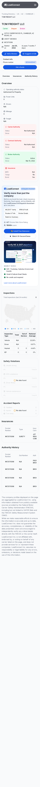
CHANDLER (29, 14)
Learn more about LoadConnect (15, 283)
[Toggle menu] (35, 5)
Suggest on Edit (30, 54)
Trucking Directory (8, 14)
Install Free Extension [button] (21, 231)
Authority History (31, 76)
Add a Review (12, 54)
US (18, 14)
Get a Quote (20, 67)
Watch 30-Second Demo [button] (21, 236)
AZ (22, 14)
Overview (6, 76)
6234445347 (31, 62)
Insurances (17, 76)
